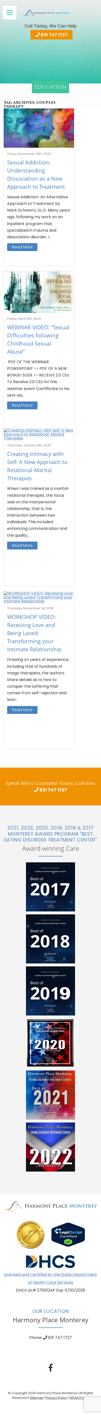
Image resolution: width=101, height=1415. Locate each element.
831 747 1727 (54, 35)
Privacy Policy (56, 1397)
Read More (22, 247)
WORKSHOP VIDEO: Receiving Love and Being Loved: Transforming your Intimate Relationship (34, 633)
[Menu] (9, 12)
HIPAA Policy (79, 1397)
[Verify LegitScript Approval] (68, 1234)
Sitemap (36, 1397)
